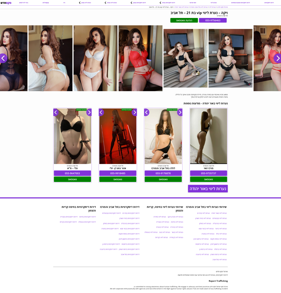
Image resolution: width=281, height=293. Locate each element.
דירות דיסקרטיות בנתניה (110, 228)
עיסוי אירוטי (193, 3)
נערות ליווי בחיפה (177, 222)
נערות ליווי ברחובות (202, 244)
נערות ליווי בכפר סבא (206, 228)
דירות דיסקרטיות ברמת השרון (129, 249)
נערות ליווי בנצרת (162, 227)
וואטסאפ (208, 179)
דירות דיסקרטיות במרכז (168, 3)
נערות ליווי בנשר (177, 232)
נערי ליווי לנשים (23, 3)
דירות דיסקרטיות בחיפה (87, 217)
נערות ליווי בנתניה (208, 234)
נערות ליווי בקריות (161, 237)
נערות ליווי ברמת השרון (219, 254)
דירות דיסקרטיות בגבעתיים (111, 213)
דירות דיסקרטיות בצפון (139, 3)
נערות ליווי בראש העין (201, 239)
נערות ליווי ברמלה (220, 249)
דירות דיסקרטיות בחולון (111, 223)
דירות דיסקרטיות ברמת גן (111, 244)
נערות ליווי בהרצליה (220, 223)
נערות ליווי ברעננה (202, 254)
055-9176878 (163, 173)
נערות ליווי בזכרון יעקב (175, 217)
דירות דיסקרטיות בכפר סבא (129, 228)
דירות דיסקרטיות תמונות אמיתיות (240, 3)
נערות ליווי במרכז (112, 3)
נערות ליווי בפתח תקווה (218, 239)
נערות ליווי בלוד (221, 234)
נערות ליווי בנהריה (176, 227)
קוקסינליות (46, 3)
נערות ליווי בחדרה (159, 217)
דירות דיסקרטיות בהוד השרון (129, 218)
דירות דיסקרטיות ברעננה (108, 249)
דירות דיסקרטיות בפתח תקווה (129, 234)
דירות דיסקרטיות (269, 3)
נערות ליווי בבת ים (203, 213)
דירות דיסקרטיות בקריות (68, 222)
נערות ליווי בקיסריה (176, 237)
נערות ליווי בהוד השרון (203, 218)
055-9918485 (117, 173)
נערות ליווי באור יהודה (208, 188)
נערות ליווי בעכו (164, 232)
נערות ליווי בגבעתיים (220, 218)
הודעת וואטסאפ (184, 20)
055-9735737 (208, 173)
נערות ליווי (214, 3)
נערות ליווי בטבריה (162, 222)
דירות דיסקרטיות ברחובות (130, 244)
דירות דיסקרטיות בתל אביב (130, 254)
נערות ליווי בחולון (205, 223)
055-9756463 (212, 20)
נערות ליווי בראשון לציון (219, 244)
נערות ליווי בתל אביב (220, 259)
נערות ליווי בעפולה (151, 232)
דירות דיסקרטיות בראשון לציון (129, 239)
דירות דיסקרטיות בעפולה (87, 222)
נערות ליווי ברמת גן (206, 249)
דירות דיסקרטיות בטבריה (68, 217)
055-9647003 (72, 173)
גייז (64, 3)
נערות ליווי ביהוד (221, 228)
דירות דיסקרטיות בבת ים (130, 213)
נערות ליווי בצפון (86, 3)
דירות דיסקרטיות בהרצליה (130, 223)
